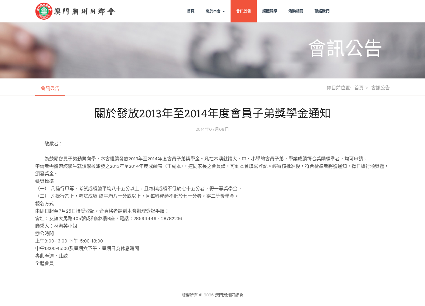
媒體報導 (269, 11)
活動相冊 (295, 11)
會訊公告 (243, 11)
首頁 (190, 11)
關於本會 (214, 11)
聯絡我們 (322, 11)
